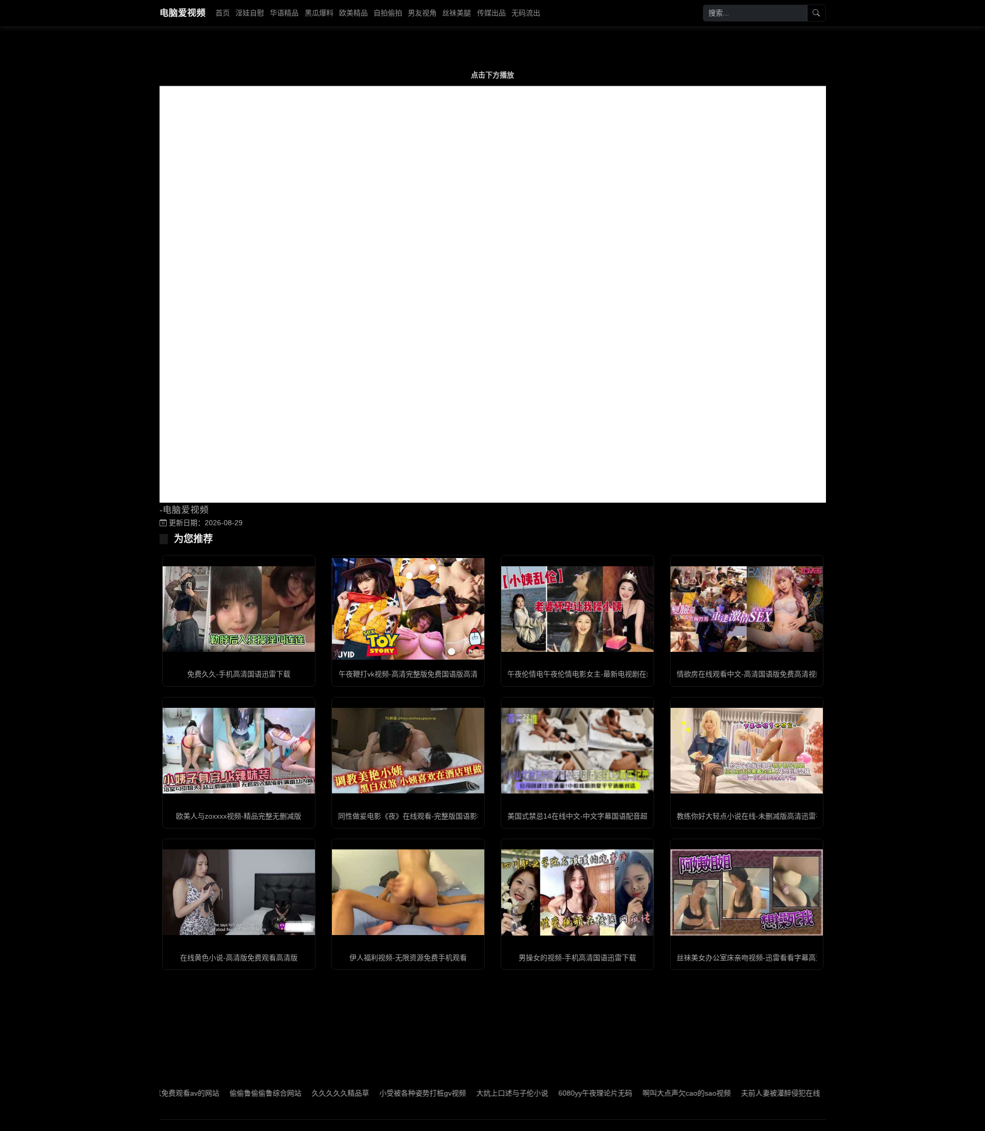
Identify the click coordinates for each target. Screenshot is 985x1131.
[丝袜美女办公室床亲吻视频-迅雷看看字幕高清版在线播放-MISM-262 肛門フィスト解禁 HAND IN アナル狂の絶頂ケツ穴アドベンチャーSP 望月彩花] (747, 892)
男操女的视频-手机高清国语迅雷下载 (577, 958)
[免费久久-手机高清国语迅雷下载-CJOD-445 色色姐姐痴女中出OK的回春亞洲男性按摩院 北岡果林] (239, 609)
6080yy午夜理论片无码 (556, 1093)
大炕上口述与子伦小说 (472, 1093)
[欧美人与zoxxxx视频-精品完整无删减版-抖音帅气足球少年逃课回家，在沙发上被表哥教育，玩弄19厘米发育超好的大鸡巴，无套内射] (239, 750)
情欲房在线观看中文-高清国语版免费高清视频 (750, 674)
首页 (222, 13)
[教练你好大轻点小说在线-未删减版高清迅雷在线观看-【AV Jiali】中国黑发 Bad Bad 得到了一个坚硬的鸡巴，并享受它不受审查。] (747, 750)
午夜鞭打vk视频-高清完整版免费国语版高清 (408, 674)
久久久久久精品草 (300, 1093)
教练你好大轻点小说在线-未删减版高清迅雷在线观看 (760, 816)
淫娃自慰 (249, 13)
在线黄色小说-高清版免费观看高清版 (239, 958)
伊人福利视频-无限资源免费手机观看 (408, 958)
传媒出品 (491, 13)
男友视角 (422, 13)
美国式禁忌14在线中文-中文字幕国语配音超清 (581, 816)
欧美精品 (353, 13)
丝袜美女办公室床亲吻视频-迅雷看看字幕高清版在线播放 (768, 958)
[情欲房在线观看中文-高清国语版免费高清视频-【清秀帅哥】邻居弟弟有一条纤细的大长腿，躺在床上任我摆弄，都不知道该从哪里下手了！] (747, 609)
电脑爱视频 (183, 13)
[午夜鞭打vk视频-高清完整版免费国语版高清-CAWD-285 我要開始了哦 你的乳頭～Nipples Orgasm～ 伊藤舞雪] (408, 609)
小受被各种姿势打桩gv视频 (383, 1093)
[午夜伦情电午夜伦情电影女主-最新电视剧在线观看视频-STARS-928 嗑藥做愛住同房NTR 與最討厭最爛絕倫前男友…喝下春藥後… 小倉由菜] (577, 609)
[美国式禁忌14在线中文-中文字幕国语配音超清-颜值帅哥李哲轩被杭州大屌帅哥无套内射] (577, 750)
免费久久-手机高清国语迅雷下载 (238, 674)
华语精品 (284, 13)
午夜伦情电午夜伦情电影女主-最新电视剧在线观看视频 (594, 674)
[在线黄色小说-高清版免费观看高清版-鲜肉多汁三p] (239, 892)
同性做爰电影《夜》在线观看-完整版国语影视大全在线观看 (432, 816)
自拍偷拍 (387, 13)
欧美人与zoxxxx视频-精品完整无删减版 (238, 816)
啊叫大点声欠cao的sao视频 (647, 1093)
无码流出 (525, 13)
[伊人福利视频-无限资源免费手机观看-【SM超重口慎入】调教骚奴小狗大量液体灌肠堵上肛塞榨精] (408, 892)
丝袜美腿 (456, 13)
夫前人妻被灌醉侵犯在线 (740, 1093)
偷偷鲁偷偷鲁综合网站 (226, 1093)
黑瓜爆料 (319, 13)
